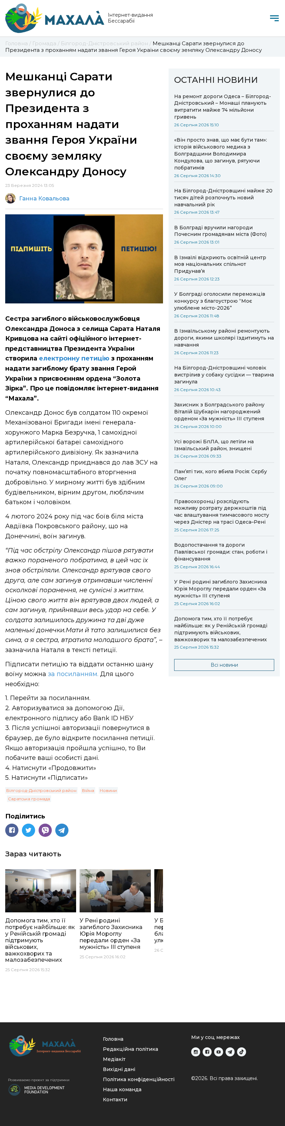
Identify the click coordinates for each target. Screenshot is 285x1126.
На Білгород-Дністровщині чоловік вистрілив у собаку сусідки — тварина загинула (224, 375)
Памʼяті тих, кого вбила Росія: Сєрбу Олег (220, 475)
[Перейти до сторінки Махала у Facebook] (207, 1051)
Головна (113, 1039)
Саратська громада (29, 798)
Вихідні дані (119, 1069)
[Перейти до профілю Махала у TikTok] (241, 1051)
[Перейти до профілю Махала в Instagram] (195, 1051)
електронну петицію (75, 358)
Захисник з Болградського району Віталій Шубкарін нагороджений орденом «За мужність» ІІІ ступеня (219, 412)
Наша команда (122, 1089)
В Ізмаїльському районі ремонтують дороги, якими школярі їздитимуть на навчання (224, 338)
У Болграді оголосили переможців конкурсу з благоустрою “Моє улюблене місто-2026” (219, 301)
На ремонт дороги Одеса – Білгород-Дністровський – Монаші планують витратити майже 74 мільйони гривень (222, 106)
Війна (88, 790)
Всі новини (224, 665)
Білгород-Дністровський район (41, 790)
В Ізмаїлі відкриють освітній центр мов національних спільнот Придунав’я (220, 264)
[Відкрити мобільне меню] (274, 18)
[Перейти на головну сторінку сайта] (54, 18)
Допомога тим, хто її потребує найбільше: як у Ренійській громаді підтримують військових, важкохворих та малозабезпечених (220, 629)
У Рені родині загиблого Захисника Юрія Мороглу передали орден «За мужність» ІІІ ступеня (220, 589)
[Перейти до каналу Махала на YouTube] (218, 1051)
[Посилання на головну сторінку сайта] (51, 1045)
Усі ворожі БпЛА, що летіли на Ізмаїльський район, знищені (214, 445)
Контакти (115, 1099)
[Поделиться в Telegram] (61, 830)
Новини (108, 790)
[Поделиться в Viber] (45, 830)
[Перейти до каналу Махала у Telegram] (230, 1051)
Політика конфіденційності (138, 1079)
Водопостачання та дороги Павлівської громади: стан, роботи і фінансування (220, 552)
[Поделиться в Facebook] (11, 830)
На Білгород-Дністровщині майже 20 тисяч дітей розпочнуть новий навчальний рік (223, 198)
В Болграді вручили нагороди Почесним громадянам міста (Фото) (220, 231)
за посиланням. (73, 674)
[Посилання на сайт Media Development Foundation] (36, 1089)
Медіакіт (114, 1059)
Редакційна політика (130, 1049)
